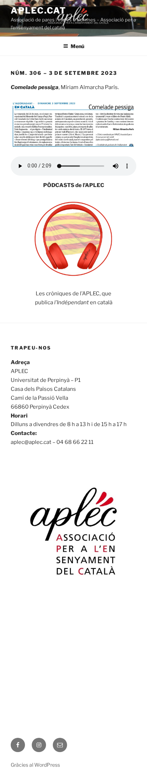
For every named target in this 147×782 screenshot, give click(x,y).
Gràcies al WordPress (35, 765)
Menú (77, 46)
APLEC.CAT (38, 10)
